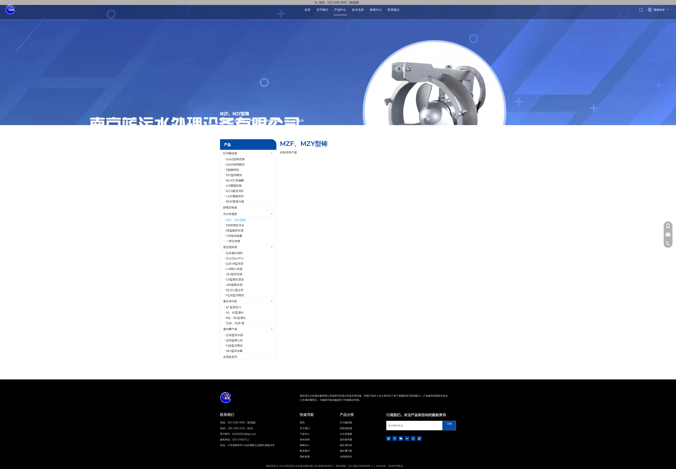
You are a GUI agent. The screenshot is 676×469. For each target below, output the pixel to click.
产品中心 (340, 10)
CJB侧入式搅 (234, 269)
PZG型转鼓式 (234, 175)
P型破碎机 (232, 170)
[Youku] (394, 438)
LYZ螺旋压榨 (234, 185)
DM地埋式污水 (235, 225)
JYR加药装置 (234, 236)
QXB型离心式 (234, 340)
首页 (308, 10)
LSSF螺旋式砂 (235, 196)
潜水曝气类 (230, 329)
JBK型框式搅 (234, 284)
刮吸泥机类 (230, 207)
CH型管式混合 (235, 279)
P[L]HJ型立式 (234, 290)
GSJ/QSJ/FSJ (235, 258)
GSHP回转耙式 (235, 164)
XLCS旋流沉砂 (235, 191)
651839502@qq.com (244, 434)
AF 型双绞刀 (233, 307)
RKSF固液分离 (235, 201)
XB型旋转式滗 (234, 230)
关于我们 (322, 10)
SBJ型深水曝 (234, 351)
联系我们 (393, 10)
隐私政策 (305, 456)
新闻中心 (376, 10)
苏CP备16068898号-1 (361, 466)
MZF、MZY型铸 (236, 220)
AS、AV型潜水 (235, 312)
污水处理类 (230, 214)
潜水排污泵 (230, 301)
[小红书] (407, 438)
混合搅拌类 (230, 247)
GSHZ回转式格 (235, 159)
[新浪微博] (388, 438)
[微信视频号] (413, 438)
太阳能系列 (230, 357)
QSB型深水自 (234, 335)
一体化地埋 (233, 241)
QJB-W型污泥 (234, 263)
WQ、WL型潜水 (236, 318)
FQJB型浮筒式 (235, 295)
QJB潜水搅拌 (234, 253)
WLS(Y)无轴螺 (235, 180)
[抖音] (419, 438)
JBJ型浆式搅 (234, 274)
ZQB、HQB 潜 (235, 323)
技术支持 (358, 10)
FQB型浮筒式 (234, 345)
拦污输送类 (230, 153)
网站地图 (341, 466)
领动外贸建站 (395, 466)
